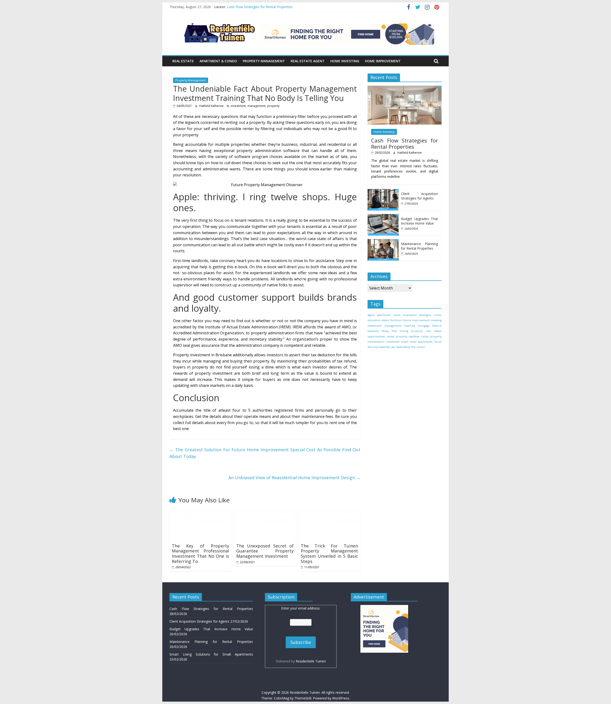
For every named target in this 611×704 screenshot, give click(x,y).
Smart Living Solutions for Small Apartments (211, 654)
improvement (421, 320)
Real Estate (183, 61)
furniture (396, 320)
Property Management (264, 61)
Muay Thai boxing (395, 331)
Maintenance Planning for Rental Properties (419, 246)
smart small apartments (416, 341)
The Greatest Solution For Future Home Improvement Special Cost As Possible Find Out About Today (264, 453)
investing (436, 320)
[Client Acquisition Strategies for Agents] (383, 191)
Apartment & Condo (218, 61)
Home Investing (344, 61)
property (273, 106)
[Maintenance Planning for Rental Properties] (383, 241)
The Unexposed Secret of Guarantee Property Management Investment (265, 551)
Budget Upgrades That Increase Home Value (419, 221)
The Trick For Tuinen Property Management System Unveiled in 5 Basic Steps (329, 553)
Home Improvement (383, 61)
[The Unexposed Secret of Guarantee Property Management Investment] (265, 511)
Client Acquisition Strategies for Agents (419, 195)
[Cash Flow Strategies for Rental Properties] (405, 88)
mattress (409, 325)
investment (238, 106)
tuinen (421, 347)
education (374, 320)
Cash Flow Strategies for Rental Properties (260, 7)
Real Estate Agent (308, 61)
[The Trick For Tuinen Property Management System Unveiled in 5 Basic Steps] (329, 511)
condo (437, 314)
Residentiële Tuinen (311, 661)
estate (385, 320)
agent (371, 314)
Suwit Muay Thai (406, 347)
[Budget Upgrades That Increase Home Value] (383, 216)
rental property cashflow (403, 336)
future (407, 320)
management (256, 106)
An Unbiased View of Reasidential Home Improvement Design (294, 477)
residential (393, 341)
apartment (384, 314)
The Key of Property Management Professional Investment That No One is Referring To (200, 553)
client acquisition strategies (412, 314)
